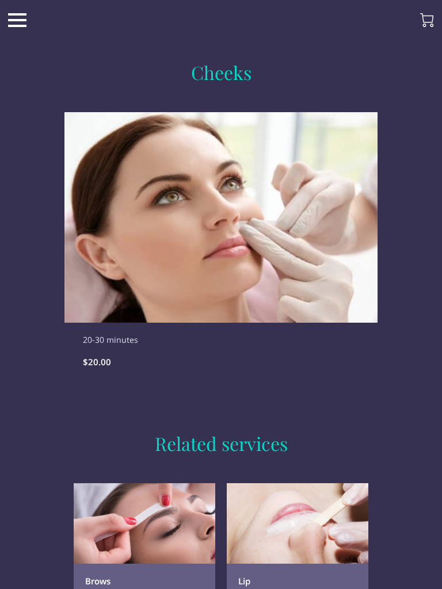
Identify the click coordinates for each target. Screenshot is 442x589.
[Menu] (17, 20)
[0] (427, 20)
